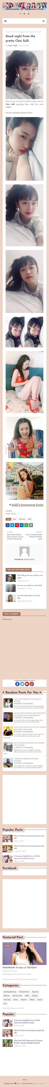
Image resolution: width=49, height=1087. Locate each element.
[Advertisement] (24, 799)
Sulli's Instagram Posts (27, 505)
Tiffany (32, 1000)
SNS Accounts (17, 996)
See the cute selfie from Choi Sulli (29, 585)
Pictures (22, 519)
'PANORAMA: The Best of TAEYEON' (20, 968)
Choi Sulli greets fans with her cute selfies (30, 577)
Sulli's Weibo (11, 514)
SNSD (27, 996)
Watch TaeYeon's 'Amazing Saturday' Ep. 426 (29, 837)
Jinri (14, 519)
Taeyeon (24, 1000)
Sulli (12, 32)
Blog (20, 1083)
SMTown (7, 996)
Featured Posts (24, 992)
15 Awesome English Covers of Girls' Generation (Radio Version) (27, 857)
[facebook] (20, 14)
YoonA (40, 1000)
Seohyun (35, 996)
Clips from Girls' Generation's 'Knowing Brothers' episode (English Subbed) (28, 1042)
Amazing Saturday (10, 992)
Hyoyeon (35, 992)
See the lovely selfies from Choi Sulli (28, 597)
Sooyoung (7, 1000)
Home (8, 32)
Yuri (5, 1004)
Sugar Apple (12, 45)
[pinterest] (28, 14)
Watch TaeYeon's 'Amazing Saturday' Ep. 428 (29, 847)
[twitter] (24, 14)
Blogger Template (39, 1083)
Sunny (16, 1000)
